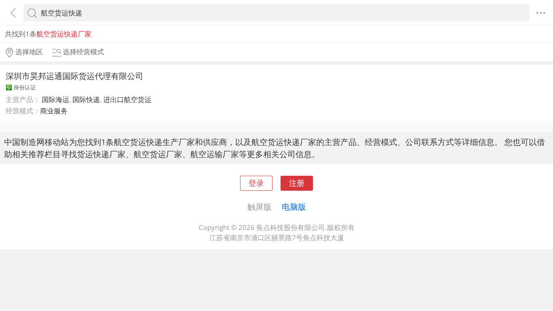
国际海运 (55, 99)
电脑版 (294, 206)
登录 (256, 183)
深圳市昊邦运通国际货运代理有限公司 (74, 75)
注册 (296, 183)
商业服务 (54, 110)
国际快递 (86, 99)
